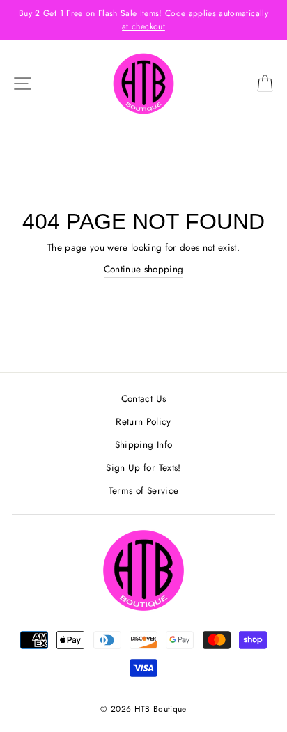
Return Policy (143, 421)
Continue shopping (144, 269)
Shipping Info (143, 444)
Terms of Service (143, 490)
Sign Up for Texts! (143, 467)
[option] (143, 20)
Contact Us (143, 398)
